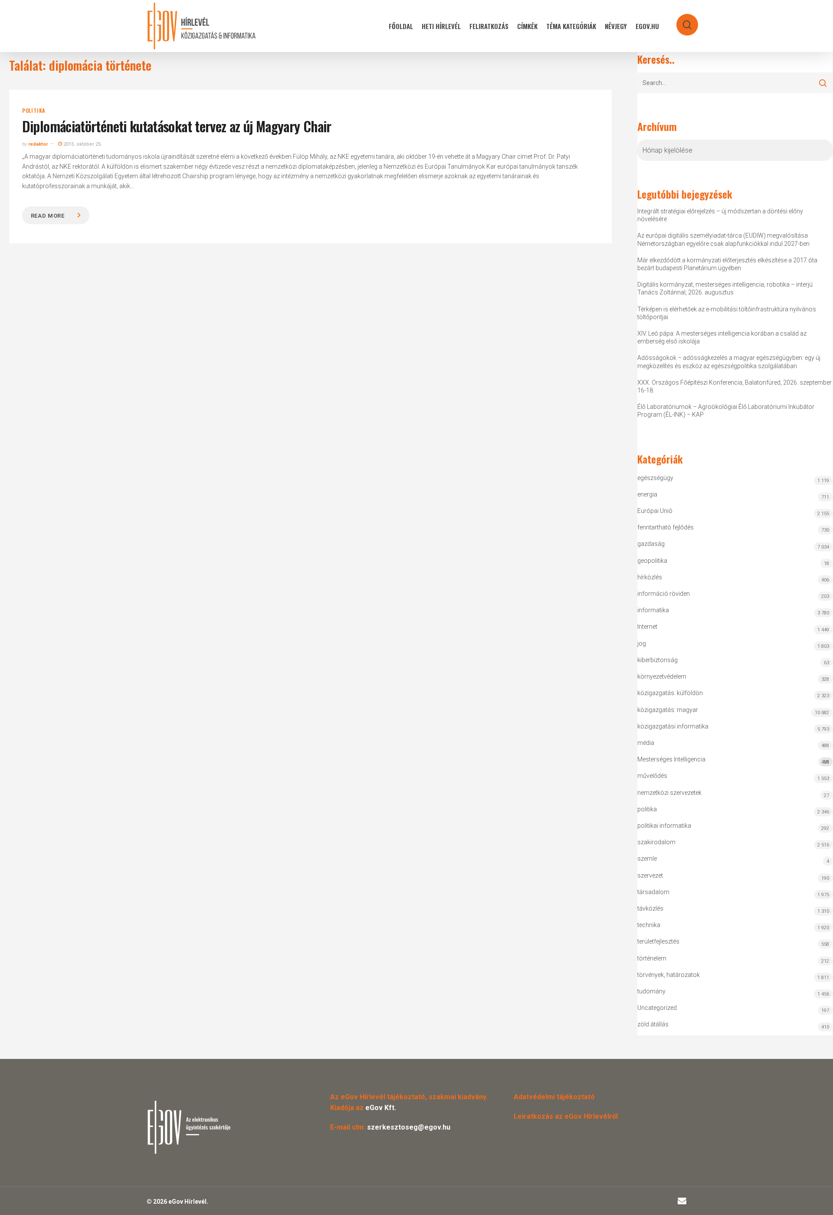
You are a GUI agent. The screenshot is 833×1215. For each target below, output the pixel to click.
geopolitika (652, 560)
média (645, 742)
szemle (647, 858)
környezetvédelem (661, 676)
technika (648, 924)
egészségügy (655, 477)
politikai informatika (664, 825)
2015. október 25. (82, 144)
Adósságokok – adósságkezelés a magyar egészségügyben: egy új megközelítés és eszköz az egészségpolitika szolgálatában (728, 361)
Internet (647, 626)
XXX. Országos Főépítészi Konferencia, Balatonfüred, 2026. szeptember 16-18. (734, 386)
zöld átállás (653, 1024)
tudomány (651, 991)
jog (641, 643)
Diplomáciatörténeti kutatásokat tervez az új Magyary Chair (176, 126)
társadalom (653, 891)
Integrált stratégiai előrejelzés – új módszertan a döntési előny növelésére (720, 215)
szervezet (650, 875)
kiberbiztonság (657, 659)
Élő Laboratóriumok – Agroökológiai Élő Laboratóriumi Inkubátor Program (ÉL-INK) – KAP (725, 410)
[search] (681, 20)
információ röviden (663, 593)
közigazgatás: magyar (667, 709)
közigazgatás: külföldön (670, 692)
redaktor (38, 144)
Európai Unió (654, 510)
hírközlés (649, 577)
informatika (653, 610)
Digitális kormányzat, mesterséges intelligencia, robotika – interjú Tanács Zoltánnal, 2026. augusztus (725, 288)
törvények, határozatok (668, 974)
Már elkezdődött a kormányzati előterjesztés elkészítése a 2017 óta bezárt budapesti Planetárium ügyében (727, 264)
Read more (48, 215)
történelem (651, 958)
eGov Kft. (380, 1108)
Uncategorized (657, 1007)
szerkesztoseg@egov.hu (408, 1127)
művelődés (652, 775)
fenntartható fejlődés (665, 527)
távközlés (650, 908)
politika (33, 110)
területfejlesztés (658, 941)
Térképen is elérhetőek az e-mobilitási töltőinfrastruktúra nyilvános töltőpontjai (726, 313)
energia (647, 494)
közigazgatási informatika (672, 726)
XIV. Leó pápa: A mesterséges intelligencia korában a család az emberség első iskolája (722, 337)
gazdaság (651, 543)
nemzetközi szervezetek (669, 792)
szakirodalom (656, 842)
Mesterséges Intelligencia (733, 760)
